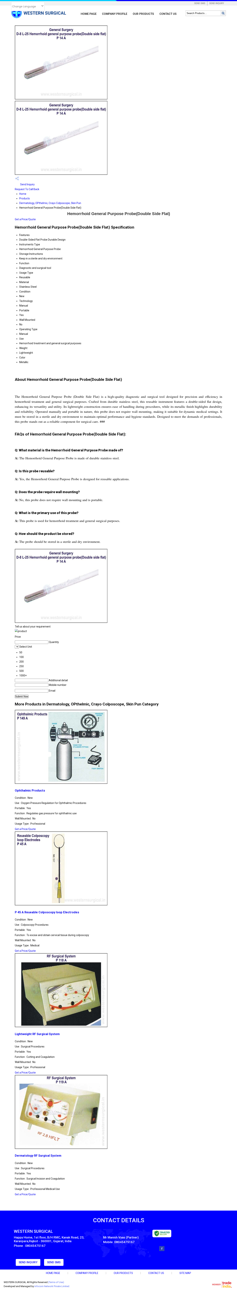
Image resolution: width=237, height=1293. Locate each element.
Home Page (88, 14)
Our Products (143, 14)
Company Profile (114, 14)
